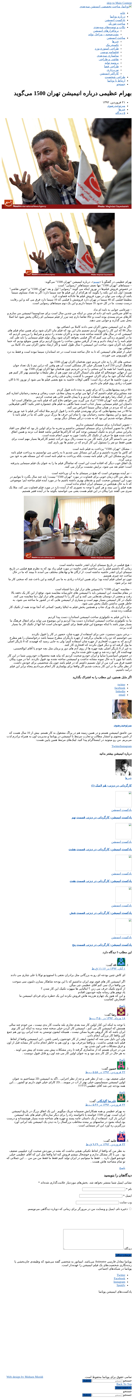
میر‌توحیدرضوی (116, 105)
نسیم (96, 281)
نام (129, 1189)
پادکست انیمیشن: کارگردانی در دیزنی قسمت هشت (100, 849)
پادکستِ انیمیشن (121, 810)
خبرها (122, 109)
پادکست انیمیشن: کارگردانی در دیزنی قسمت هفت (101, 881)
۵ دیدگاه (120, 113)
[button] (121, 84)
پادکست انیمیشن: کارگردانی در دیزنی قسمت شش (101, 913)
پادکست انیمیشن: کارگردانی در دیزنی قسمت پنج (102, 944)
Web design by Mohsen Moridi (24, 1376)
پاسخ (122, 1005)
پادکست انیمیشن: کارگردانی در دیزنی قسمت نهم (102, 817)
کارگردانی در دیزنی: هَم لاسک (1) (111, 785)
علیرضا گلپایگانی (106, 1101)
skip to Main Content (119, 3)
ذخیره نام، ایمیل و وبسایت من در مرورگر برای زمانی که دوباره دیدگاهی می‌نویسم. (77, 1209)
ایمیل (127, 1195)
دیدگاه (128, 1248)
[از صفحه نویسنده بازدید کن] (122, 717)
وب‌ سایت (126, 1202)
